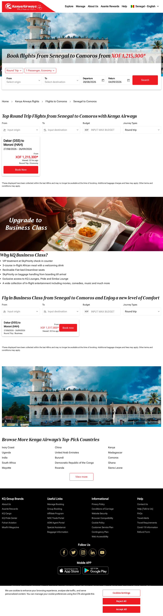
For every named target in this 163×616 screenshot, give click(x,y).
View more (81, 476)
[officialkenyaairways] (83, 552)
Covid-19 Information (147, 527)
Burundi (59, 457)
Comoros (113, 457)
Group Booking (54, 509)
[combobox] (22, 82)
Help (124, 6)
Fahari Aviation (9, 522)
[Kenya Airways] (64, 552)
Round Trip (13, 70)
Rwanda (59, 467)
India (4, 457)
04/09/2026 (114, 81)
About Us (93, 6)
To (46, 78)
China (58, 447)
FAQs (139, 513)
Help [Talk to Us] (145, 509)
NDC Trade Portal (55, 518)
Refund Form (143, 532)
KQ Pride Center (9, 518)
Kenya (111, 447)
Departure (88, 78)
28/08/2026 (89, 81)
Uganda (6, 452)
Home (5, 101)
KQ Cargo (6, 513)
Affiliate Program (55, 513)
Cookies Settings (121, 592)
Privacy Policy (98, 504)
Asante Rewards (110, 6)
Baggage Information (57, 532)
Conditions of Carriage (102, 509)
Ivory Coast (8, 447)
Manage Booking (55, 504)
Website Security (99, 513)
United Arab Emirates (67, 452)
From (9, 78)
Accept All (121, 609)
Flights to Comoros (56, 101)
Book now (68, 327)
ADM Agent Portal (55, 522)
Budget (86, 123)
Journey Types (130, 123)
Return (111, 78)
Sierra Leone (115, 467)
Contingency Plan (100, 532)
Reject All (121, 601)
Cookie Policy (98, 522)
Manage (80, 6)
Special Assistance (56, 527)
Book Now (21, 169)
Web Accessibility (100, 536)
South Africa (9, 462)
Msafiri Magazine (10, 527)
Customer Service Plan (102, 527)
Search (145, 80)
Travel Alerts (143, 518)
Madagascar (115, 452)
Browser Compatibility (102, 518)
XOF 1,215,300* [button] (128, 56)
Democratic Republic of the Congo (74, 462)
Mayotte (6, 467)
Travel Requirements (147, 522)
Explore (69, 6)
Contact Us (142, 504)
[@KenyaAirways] (73, 552)
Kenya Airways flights (27, 101)
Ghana (112, 462)
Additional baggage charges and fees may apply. (118, 183)
